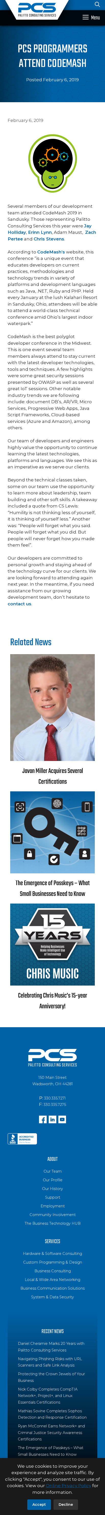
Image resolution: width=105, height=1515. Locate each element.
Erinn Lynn (40, 232)
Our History (52, 1188)
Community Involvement (53, 1214)
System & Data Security (52, 1297)
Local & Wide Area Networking (52, 1279)
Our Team (53, 1171)
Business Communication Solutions (52, 1288)
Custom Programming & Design (52, 1262)
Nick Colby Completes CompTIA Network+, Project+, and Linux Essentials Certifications (47, 1396)
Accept (39, 1504)
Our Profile (52, 1180)
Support (52, 1197)
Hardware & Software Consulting (52, 1253)
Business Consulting (52, 1271)
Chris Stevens (49, 238)
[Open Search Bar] (97, 5)
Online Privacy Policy (68, 1485)
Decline (66, 1504)
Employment (53, 1206)
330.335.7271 (55, 1098)
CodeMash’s (51, 252)
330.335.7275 (55, 1104)
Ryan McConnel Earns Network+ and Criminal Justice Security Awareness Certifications (51, 1432)
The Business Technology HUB (52, 1223)
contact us (19, 603)
